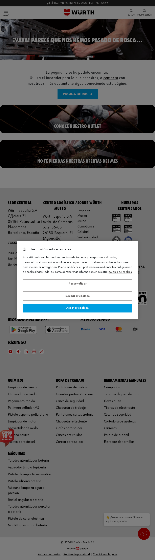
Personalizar (78, 284)
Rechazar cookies (77, 296)
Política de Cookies (120, 272)
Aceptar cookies (77, 308)
